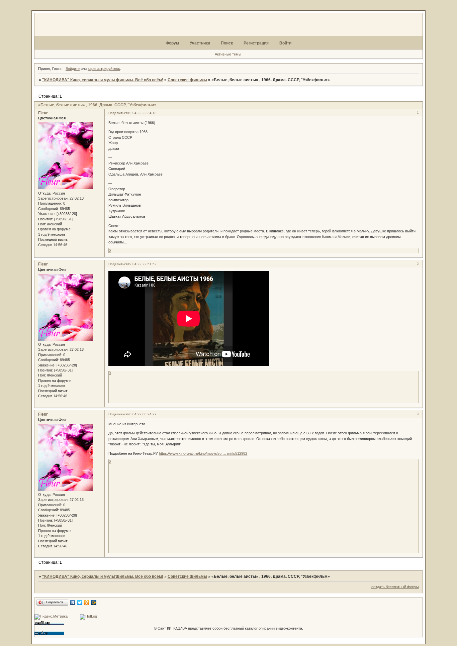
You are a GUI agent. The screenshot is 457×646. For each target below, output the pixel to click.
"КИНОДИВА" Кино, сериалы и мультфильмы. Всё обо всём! (102, 80)
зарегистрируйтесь (104, 69)
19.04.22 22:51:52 (142, 264)
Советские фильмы (187, 80)
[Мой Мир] (93, 602)
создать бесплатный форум (395, 587)
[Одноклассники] (86, 602)
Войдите (73, 69)
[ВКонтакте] (72, 602)
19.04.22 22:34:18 (142, 113)
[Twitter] (79, 602)
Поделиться (117, 113)
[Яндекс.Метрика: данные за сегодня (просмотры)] (51, 617)
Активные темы (228, 54)
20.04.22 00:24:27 (142, 414)
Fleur (43, 113)
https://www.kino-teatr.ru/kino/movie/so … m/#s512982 (203, 453)
